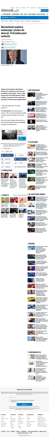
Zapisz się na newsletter (9, 47)
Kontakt (3, 431)
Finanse (28, 418)
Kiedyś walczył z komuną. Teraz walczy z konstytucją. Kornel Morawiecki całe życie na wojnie (22, 132)
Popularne (15, 195)
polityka (17, 23)
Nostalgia (11, 21)
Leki (27, 420)
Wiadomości (5, 17)
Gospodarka (12, 420)
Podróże (12, 426)
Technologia (12, 418)
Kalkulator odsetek (41, 423)
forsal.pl (17, 7)
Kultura (19, 427)
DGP (28, 7)
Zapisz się (24, 404)
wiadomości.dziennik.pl (10, 23)
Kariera (18, 431)
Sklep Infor (3, 426)
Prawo (28, 417)
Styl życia (29, 426)
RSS (31, 433)
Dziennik (2, 23)
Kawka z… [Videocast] (25, 21)
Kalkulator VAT (41, 421)
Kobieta (19, 417)
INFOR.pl (12, 7)
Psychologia (29, 424)
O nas (8, 431)
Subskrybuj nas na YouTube (10, 44)
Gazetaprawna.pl (4, 418)
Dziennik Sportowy (35, 21)
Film (19, 424)
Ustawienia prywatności (23, 433)
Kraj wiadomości (23, 195)
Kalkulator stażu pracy (42, 420)
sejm (7, 151)
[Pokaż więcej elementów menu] (47, 14)
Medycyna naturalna (31, 421)
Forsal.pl (2, 421)
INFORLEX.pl (23, 7)
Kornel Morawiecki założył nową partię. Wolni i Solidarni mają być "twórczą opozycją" (13, 183)
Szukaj (45, 10)
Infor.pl (2, 417)
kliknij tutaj (32, 409)
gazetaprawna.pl (40, 7)
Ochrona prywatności (33, 431)
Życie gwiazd (20, 423)
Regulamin (23, 431)
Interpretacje (3, 424)
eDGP (2, 420)
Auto (11, 417)
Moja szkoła (20, 421)
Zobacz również (21, 138)
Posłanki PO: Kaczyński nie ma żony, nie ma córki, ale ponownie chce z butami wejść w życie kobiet (23, 183)
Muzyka (19, 426)
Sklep (46, 7)
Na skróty (3, 414)
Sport (11, 423)
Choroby (28, 423)
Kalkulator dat (40, 417)
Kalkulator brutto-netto (42, 424)
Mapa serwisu (42, 431)
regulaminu (25, 400)
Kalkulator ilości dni (41, 418)
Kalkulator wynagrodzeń (42, 426)
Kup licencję (18, 146)
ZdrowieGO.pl (33, 7)
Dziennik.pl (13, 414)
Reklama (13, 431)
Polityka (12, 17)
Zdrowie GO (16, 21)
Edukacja (20, 420)
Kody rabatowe (21, 418)
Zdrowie (12, 424)
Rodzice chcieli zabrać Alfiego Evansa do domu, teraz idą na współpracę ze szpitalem (5, 183)
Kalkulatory (40, 414)
